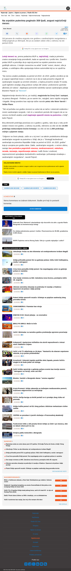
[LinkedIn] (38, 564)
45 (23, 411)
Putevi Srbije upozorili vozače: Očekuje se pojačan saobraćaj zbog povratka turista (32, 468)
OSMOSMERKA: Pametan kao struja (27, 306)
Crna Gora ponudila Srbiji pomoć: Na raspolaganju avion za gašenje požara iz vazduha (34, 456)
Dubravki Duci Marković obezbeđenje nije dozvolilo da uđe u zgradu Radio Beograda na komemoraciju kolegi (40, 223)
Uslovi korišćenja (35, 550)
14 (23, 317)
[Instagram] (26, 564)
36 (23, 356)
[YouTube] (41, 564)
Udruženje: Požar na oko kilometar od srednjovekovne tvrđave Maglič (40, 251)
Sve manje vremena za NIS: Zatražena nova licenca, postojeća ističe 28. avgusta (31, 459)
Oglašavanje (35, 538)
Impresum (35, 546)
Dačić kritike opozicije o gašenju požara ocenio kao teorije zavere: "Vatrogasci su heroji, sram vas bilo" (39, 370)
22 (23, 374)
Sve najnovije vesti (59, 471)
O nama (35, 534)
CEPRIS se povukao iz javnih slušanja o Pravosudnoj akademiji (38, 415)
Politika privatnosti (35, 555)
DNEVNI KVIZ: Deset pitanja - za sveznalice (30, 315)
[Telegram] (56, 33)
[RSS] (45, 564)
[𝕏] (17, 33)
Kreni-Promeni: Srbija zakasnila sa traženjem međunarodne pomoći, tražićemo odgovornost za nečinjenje (40, 389)
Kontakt (35, 542)
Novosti (22, 91)
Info (9, 15)
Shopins (35, 525)
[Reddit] (27, 33)
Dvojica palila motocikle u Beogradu (27, 433)
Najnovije (4, 12)
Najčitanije (24, 15)
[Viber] (37, 33)
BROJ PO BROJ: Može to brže (25, 324)
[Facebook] (7, 33)
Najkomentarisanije (34, 15)
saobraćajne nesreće (31, 188)
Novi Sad (4, 15)
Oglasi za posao (20, 12)
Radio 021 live (32, 12)
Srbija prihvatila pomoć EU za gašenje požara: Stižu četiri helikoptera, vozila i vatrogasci (34, 452)
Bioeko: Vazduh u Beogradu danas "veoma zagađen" (34, 378)
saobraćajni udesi (49, 188)
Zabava (18, 15)
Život (12, 15)
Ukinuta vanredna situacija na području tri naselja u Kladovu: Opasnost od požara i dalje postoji (37, 288)
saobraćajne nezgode (11, 188)
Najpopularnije (45, 15)
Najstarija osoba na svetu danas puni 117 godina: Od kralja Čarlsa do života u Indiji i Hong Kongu (35, 444)
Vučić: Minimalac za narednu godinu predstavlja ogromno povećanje (40, 332)
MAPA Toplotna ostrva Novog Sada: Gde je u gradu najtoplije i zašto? (38, 240)
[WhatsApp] (47, 33)
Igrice (11, 12)
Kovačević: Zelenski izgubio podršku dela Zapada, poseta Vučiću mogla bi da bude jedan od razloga (39, 361)
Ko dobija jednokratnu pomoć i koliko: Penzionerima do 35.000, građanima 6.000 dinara (40, 232)
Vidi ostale (63, 504)
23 (23, 428)
